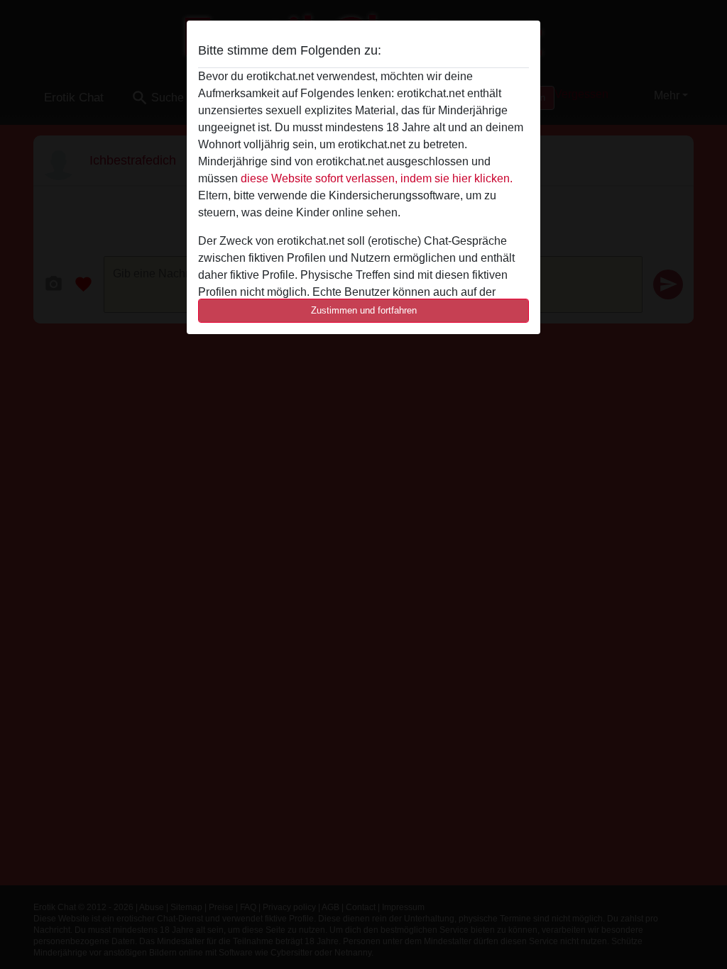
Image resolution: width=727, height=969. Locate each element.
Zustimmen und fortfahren (364, 310)
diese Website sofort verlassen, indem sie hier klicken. (377, 178)
